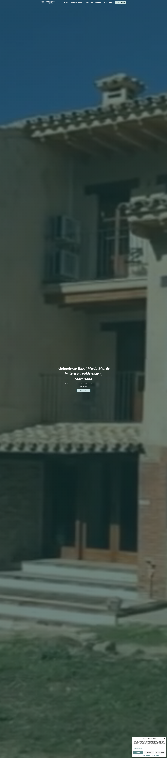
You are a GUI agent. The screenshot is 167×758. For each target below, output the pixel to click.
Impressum (158, 755)
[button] (164, 738)
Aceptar (138, 752)
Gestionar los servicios (138, 748)
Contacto (111, 2)
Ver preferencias (160, 752)
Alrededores (98, 2)
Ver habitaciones (83, 390)
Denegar (149, 752)
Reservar (121, 2)
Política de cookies (141, 755)
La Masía (66, 2)
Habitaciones (73, 2)
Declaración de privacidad (150, 755)
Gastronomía (81, 2)
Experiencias (89, 2)
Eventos (105, 2)
